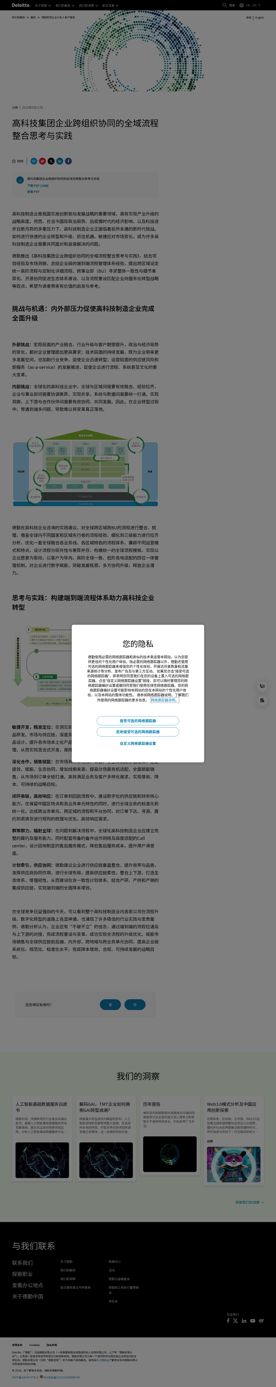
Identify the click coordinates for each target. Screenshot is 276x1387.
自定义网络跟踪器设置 (138, 743)
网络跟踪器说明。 (165, 699)
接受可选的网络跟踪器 (138, 720)
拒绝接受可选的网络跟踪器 (138, 731)
